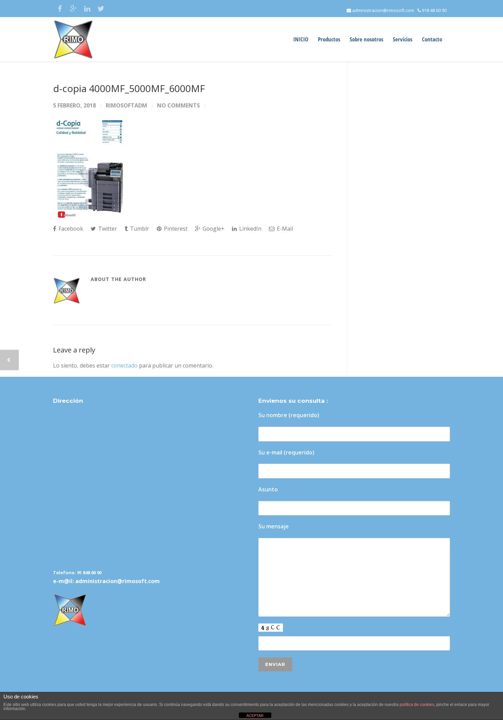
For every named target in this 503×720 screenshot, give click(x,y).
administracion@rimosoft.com (382, 10)
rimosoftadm (126, 105)
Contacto (432, 39)
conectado (124, 365)
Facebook (70, 228)
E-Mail (284, 228)
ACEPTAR (254, 715)
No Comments (178, 105)
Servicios (402, 39)
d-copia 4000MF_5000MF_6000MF (129, 88)
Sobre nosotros (366, 39)
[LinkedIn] (87, 8)
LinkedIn (249, 228)
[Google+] (73, 8)
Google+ (212, 228)
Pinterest (175, 228)
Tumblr (139, 228)
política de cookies (417, 704)
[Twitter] (101, 8)
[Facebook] (60, 8)
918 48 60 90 (434, 10)
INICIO (300, 39)
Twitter (107, 228)
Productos (329, 39)
